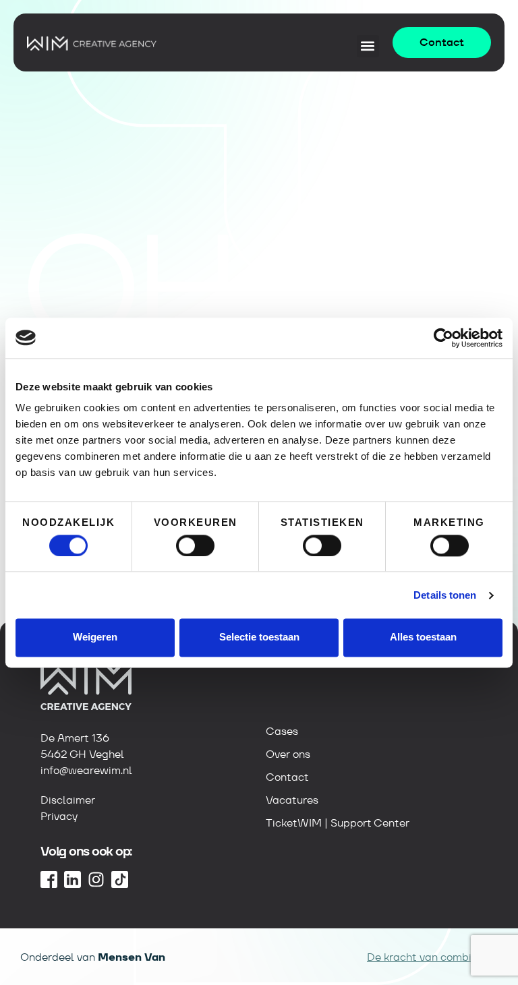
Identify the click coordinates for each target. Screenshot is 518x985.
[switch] (195, 545)
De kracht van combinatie (432, 957)
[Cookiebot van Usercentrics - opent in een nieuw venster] (443, 338)
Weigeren (95, 637)
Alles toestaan (423, 637)
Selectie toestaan (259, 637)
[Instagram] (96, 879)
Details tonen (444, 595)
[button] (368, 46)
